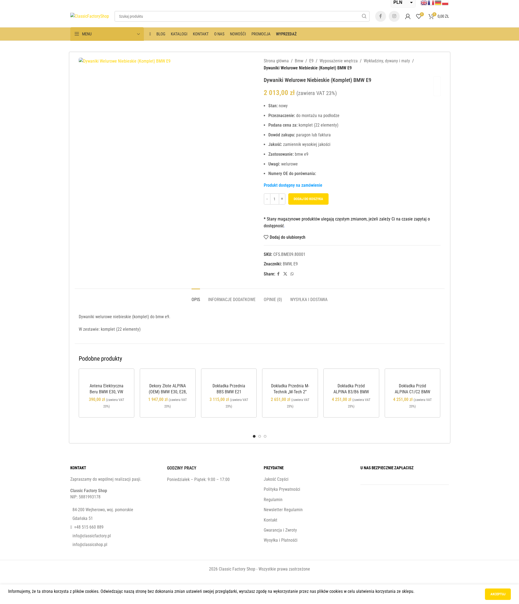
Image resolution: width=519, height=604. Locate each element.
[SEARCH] (364, 16)
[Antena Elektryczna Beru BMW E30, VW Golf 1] (106, 377)
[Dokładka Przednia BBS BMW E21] (229, 377)
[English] (424, 2)
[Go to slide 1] (254, 436)
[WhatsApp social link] (292, 274)
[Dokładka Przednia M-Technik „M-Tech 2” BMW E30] (290, 377)
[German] (438, 2)
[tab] (196, 297)
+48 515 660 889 (89, 527)
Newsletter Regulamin (283, 509)
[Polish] (445, 2)
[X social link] (285, 274)
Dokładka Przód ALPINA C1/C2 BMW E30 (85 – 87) (412, 392)
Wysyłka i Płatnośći (281, 540)
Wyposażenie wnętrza (339, 60)
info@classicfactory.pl (91, 535)
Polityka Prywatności (282, 489)
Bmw (299, 60)
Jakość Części (276, 479)
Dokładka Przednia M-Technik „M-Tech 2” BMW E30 (290, 392)
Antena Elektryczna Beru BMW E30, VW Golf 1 (106, 392)
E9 (311, 60)
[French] (431, 2)
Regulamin (273, 499)
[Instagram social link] (394, 16)
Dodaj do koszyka (308, 199)
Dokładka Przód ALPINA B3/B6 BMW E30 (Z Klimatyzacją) (351, 392)
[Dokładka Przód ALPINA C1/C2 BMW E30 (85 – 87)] (412, 377)
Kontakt (270, 520)
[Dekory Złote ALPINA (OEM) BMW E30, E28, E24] (167, 377)
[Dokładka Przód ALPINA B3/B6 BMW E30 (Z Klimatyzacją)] (351, 377)
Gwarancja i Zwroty (280, 530)
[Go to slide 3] (265, 436)
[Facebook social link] (380, 16)
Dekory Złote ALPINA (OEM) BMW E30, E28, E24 (168, 392)
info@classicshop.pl (89, 544)
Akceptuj (497, 594)
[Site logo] (89, 16)
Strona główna (276, 60)
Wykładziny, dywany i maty (387, 60)
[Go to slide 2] (259, 436)
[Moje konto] (407, 16)
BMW (287, 263)
